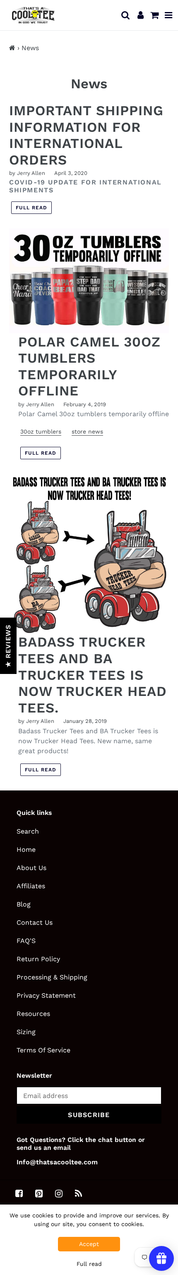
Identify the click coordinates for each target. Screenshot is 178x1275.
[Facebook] (19, 1194)
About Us (31, 868)
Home (26, 849)
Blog (24, 904)
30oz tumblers (40, 431)
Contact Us (35, 922)
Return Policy (38, 959)
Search (28, 831)
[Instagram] (59, 1194)
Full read (31, 208)
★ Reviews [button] (8, 645)
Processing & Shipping (52, 977)
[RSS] (78, 1194)
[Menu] (168, 15)
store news (87, 431)
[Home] (12, 48)
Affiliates (31, 886)
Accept (89, 1244)
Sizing (26, 1032)
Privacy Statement (46, 995)
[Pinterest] (39, 1194)
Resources (33, 1014)
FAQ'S (26, 941)
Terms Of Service (43, 1050)
